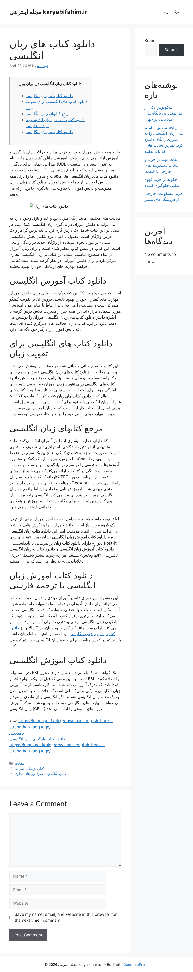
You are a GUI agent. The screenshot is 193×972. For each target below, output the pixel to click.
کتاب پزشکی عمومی (29, 769)
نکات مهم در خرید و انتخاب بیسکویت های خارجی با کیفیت (162, 165)
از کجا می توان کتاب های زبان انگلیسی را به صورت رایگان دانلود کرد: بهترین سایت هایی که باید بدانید (164, 139)
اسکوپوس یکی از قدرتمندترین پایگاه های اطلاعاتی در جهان (163, 113)
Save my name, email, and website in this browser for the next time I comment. (66, 917)
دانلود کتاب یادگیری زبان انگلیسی (37, 739)
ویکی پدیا (17, 732)
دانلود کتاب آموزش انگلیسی (49, 95)
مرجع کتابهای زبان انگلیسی (48, 113)
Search (151, 40)
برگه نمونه (171, 11)
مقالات (19, 763)
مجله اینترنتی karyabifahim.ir (48, 11)
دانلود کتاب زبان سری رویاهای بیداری (40, 774)
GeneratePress (136, 964)
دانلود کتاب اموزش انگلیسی (49, 131)
